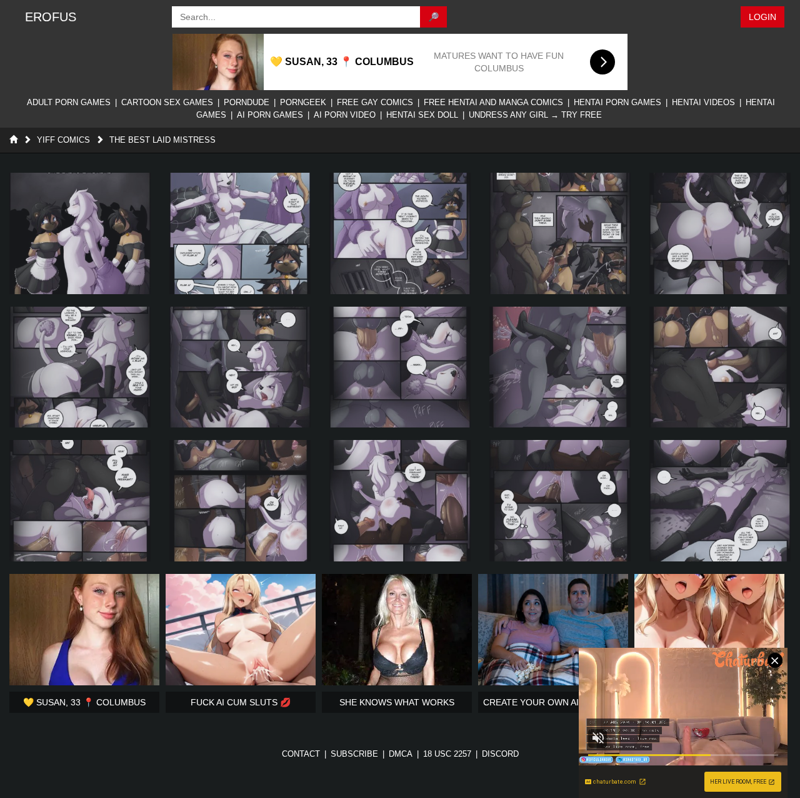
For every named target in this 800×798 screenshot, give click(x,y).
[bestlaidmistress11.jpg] (80, 500)
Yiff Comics (63, 140)
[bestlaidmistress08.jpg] (400, 367)
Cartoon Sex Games (167, 102)
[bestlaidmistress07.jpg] (240, 367)
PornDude (246, 102)
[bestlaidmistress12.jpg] (240, 500)
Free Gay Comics (375, 102)
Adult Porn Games (69, 102)
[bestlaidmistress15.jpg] (720, 500)
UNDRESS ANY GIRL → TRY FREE (535, 115)
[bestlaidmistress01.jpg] (80, 233)
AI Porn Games (270, 115)
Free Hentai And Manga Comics (493, 102)
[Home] (13, 140)
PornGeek (303, 102)
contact (301, 754)
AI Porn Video (345, 115)
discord (500, 754)
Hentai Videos (703, 102)
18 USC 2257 (447, 754)
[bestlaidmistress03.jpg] (400, 233)
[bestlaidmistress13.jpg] (400, 500)
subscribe (354, 754)
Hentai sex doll (422, 115)
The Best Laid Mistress (162, 140)
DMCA (400, 754)
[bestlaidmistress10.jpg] (720, 367)
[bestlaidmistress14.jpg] (560, 500)
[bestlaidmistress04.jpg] (560, 233)
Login (762, 17)
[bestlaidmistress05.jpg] (720, 233)
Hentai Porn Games (617, 102)
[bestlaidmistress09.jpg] (560, 367)
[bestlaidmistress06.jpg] (80, 367)
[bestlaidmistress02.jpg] (240, 233)
